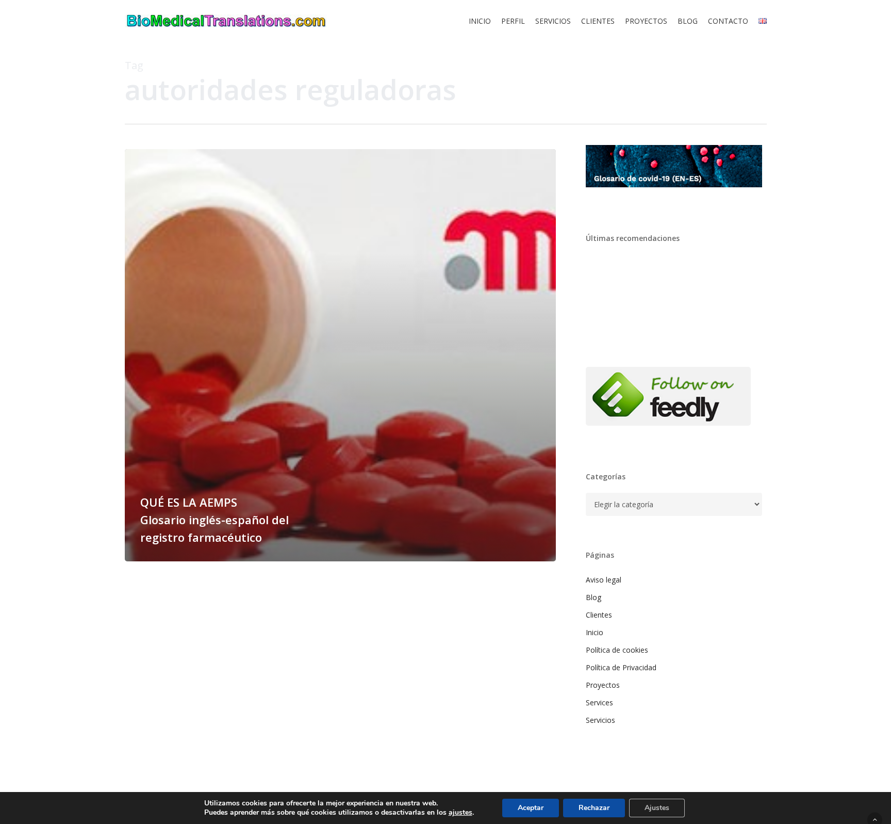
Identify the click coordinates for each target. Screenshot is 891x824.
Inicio (594, 632)
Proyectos (603, 685)
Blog (593, 597)
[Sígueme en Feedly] (668, 430)
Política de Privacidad (621, 667)
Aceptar (530, 808)
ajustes (460, 812)
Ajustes (657, 808)
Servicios (600, 720)
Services (599, 702)
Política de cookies (617, 650)
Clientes (599, 615)
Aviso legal (603, 580)
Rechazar (594, 808)
